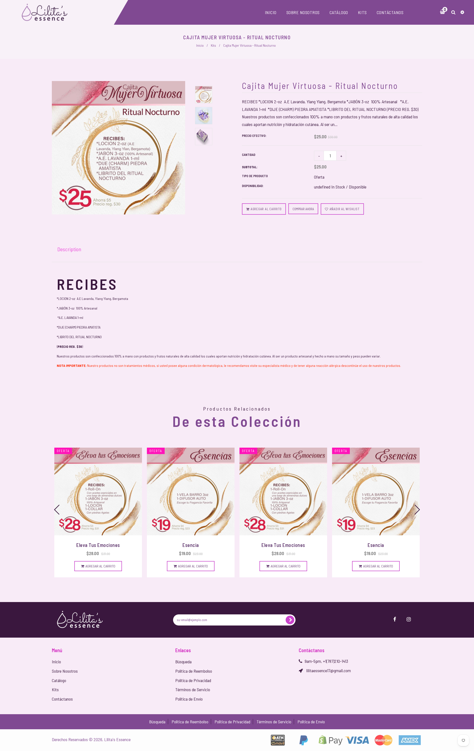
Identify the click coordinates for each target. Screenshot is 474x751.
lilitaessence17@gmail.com (328, 670)
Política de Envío (189, 699)
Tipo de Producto (255, 176)
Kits (213, 45)
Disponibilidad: (253, 186)
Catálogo (59, 680)
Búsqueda (183, 661)
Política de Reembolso (193, 671)
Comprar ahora (303, 209)
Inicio (200, 45)
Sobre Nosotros (65, 671)
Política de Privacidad (193, 680)
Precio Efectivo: (254, 136)
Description (69, 249)
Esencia (190, 545)
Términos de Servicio (192, 689)
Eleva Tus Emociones (98, 545)
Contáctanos (62, 699)
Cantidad (248, 155)
